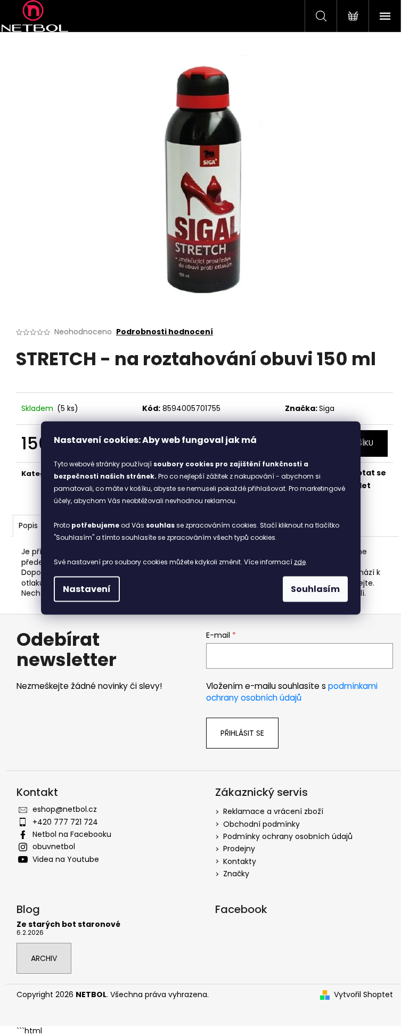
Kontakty (239, 861)
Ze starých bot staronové (68, 924)
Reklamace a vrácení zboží (273, 811)
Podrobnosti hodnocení (164, 332)
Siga (326, 408)
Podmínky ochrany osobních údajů (288, 836)
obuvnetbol (53, 846)
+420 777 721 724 (65, 822)
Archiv (44, 958)
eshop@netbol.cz (64, 809)
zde (300, 561)
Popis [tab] (28, 525)
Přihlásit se (242, 733)
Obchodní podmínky (261, 824)
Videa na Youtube (65, 859)
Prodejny (239, 848)
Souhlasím (315, 589)
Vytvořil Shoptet (363, 995)
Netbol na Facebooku (71, 834)
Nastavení (87, 589)
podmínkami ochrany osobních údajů (292, 691)
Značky (236, 873)
